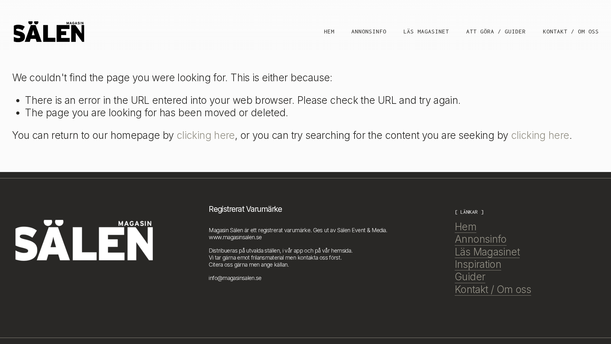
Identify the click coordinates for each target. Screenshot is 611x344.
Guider (470, 276)
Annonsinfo (368, 31)
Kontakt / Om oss (571, 31)
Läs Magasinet (426, 31)
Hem (329, 31)
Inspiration (478, 264)
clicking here (206, 135)
